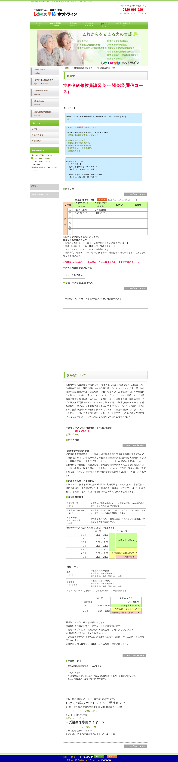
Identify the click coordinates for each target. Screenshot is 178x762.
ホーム (38, 24)
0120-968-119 (133, 9)
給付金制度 (39, 135)
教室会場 (89, 24)
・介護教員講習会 (73, 151)
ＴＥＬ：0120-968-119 (81, 711)
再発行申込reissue (39, 103)
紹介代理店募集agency (41, 92)
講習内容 (73, 24)
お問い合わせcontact (40, 71)
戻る (36, 129)
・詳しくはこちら (73, 119)
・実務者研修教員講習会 (75, 140)
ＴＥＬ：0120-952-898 (82, 727)
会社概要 (38, 141)
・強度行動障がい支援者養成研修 (79, 148)
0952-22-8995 (44, 158)
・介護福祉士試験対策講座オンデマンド (82, 135)
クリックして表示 (74, 275)
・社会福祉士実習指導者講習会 (78, 146)
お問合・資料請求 (123, 24)
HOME (66, 68)
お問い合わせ (72, 434)
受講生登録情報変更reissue (43, 113)
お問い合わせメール (75, 718)
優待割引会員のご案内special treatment (44, 82)
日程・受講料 (55, 24)
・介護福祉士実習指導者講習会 (78, 143)
